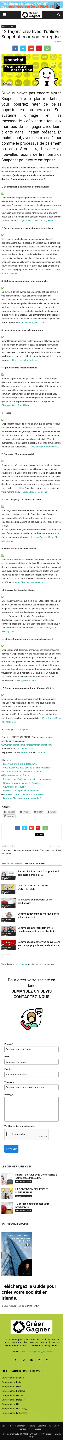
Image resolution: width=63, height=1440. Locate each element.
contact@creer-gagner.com (38, 744)
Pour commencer (17, 1426)
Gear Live (39, 322)
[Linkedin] (31, 1360)
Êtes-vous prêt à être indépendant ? (20, 764)
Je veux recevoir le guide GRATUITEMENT (21, 1305)
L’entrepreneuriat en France (16, 775)
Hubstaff (13, 273)
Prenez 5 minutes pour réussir (47, 850)
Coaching (31, 1426)
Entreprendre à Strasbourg (14, 1408)
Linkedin (41, 752)
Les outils (42, 1426)
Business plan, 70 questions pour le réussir (23, 794)
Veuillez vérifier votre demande (19, 1126)
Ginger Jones (25, 220)
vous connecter (20, 964)
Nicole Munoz (43, 627)
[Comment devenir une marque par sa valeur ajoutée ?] (8, 917)
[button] (59, 15)
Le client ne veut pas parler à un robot (21, 790)
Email (7, 1069)
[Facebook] (16, 1360)
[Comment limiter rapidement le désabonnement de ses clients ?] (8, 931)
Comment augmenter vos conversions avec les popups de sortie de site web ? (39, 945)
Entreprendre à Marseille (13, 1399)
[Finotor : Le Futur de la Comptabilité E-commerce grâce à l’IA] (8, 875)
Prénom (8, 1044)
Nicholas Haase (37, 446)
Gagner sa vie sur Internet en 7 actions (21, 783)
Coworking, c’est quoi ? (14, 786)
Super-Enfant (53, 1426)
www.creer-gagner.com (12, 744)
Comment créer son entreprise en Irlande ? (16, 852)
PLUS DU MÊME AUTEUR (35, 863)
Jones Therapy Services (44, 220)
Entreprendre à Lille (10, 1404)
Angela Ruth (25, 680)
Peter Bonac (48, 718)
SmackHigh (23, 405)
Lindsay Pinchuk (39, 537)
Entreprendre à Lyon (11, 1386)
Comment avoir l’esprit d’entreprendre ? (22, 771)
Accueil (4, 1426)
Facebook (26, 752)
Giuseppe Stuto (8, 405)
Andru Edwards (25, 322)
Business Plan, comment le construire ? (22, 798)
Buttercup (33, 360)
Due (34, 680)
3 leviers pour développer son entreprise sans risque (28, 779)
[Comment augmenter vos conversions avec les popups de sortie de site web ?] (8, 945)
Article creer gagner (8, 26)
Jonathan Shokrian (20, 582)
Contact (23, 1429)
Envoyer (11, 1149)
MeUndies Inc (37, 582)
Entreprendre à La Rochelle (14, 1413)
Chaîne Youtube (27, 748)
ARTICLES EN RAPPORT (11, 863)
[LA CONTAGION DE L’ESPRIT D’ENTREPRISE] (8, 889)
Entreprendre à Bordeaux (13, 1390)
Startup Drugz (52, 446)
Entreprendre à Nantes (12, 1395)
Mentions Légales (36, 1429)
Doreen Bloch (29, 492)
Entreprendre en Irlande (12, 1377)
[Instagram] (24, 1360)
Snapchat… (25, 729)
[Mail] (39, 1360)
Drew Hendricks (20, 360)
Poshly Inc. (42, 492)
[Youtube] (47, 1360)
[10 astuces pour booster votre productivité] (8, 903)
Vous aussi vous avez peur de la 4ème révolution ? (27, 767)
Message (8, 1094)
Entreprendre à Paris (11, 1382)
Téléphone (9, 1082)
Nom (6, 1056)
